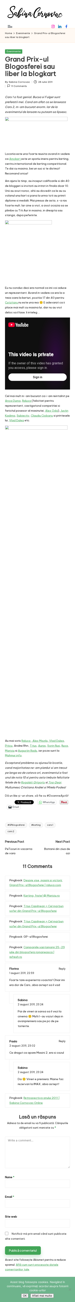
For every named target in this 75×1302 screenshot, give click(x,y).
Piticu (8, 746)
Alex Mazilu (40, 741)
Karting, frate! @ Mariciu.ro (42, 895)
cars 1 (50, 825)
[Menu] (10, 26)
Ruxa (64, 746)
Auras (42, 746)
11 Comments (19, 86)
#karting (36, 825)
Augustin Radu (27, 750)
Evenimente (14, 51)
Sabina (23, 1000)
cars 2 (11, 831)
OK (25, 1295)
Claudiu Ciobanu (42, 415)
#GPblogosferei (16, 825)
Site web (11, 1216)
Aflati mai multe (42, 1295)
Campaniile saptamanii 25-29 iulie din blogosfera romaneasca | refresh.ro (37, 952)
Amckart (15, 159)
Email (9, 1197)
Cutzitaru (11, 302)
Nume (9, 1177)
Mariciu (10, 750)
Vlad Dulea (16, 420)
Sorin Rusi (53, 746)
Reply (62, 968)
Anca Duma (13, 401)
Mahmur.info (13, 755)
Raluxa (27, 401)
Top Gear (54, 782)
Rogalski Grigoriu (33, 782)
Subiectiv (23, 415)
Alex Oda (51, 410)
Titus (33, 746)
